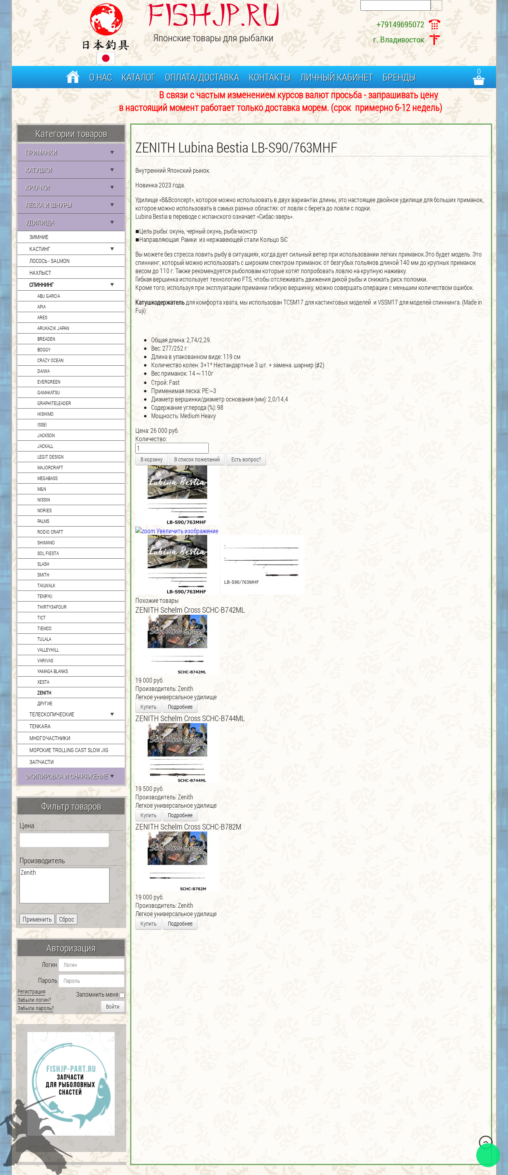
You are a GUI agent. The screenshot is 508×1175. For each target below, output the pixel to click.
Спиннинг (41, 284)
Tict (41, 617)
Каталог (138, 77)
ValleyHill (48, 649)
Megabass (47, 478)
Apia (41, 306)
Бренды (399, 77)
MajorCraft (50, 467)
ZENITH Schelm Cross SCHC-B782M (188, 826)
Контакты (270, 77)
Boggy (43, 349)
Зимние (38, 237)
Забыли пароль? (35, 1008)
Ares (42, 317)
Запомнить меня (97, 994)
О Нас (100, 77)
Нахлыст (40, 272)
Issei (42, 424)
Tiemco (44, 628)
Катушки (38, 169)
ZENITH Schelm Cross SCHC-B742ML (190, 609)
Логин (49, 964)
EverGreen (48, 381)
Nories (44, 510)
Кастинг (39, 249)
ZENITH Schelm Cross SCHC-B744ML (190, 718)
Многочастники (49, 738)
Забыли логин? (34, 999)
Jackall (45, 446)
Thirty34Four (52, 607)
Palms (43, 521)
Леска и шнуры (48, 204)
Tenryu (44, 596)
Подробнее (180, 706)
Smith (43, 574)
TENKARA (40, 726)
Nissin (43, 499)
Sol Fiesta (48, 553)
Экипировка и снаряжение (66, 776)
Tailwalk (46, 585)
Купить (148, 706)
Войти (112, 1006)
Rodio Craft (50, 532)
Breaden (46, 339)
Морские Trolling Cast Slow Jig (68, 750)
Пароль (47, 980)
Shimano (46, 542)
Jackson (46, 435)
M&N (41, 489)
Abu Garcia (48, 296)
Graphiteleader (54, 403)
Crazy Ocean (50, 360)
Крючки (37, 187)
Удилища (39, 222)
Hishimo (45, 414)
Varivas (45, 660)
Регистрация (31, 991)
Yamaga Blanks (52, 671)
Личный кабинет (336, 77)
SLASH (43, 564)
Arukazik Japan (53, 328)
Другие (44, 703)
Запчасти (41, 762)
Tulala (44, 639)
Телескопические (51, 714)
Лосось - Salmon (49, 260)
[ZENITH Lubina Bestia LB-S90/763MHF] (177, 564)
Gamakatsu (48, 392)
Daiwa (43, 371)
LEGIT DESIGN (50, 456)
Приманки (41, 152)
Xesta (43, 682)
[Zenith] (64, 872)
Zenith (44, 692)
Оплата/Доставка (202, 77)
